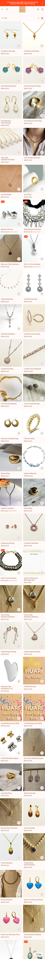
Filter (5, 18)
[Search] (7, 9)
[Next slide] (42, 3)
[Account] (38, 9)
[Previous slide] (2, 3)
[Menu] (2, 9)
